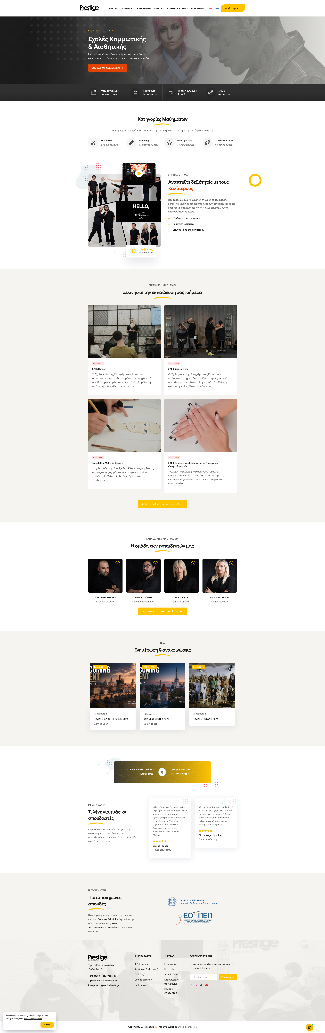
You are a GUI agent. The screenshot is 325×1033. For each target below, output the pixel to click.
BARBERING (143, 8)
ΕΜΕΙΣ (112, 8)
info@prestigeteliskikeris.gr (103, 985)
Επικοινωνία (171, 964)
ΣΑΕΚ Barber (99, 369)
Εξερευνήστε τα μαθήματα (106, 68)
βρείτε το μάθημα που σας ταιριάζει (161, 504)
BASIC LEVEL (174, 364)
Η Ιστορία (169, 969)
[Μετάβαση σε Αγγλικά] (210, 8)
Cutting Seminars (143, 979)
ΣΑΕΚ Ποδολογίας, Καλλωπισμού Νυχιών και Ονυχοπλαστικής (193, 465)
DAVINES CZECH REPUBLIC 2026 (111, 719)
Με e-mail (147, 774)
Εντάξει (47, 1025)
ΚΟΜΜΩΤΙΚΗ (126, 8)
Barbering (144, 140)
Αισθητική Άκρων (224, 140)
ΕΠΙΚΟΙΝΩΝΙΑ (197, 8)
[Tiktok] (201, 985)
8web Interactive (187, 1027)
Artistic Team (171, 974)
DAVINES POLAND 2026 (205, 719)
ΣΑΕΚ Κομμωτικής (178, 369)
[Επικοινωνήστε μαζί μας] (309, 1027)
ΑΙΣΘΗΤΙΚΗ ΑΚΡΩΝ (176, 8)
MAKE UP (157, 8)
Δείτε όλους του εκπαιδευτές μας (161, 611)
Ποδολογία (140, 974)
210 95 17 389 (179, 774)
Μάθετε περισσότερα (33, 1019)
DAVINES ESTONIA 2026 (156, 719)
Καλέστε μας (232, 8)
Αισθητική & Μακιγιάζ (146, 969)
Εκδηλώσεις (100, 714)
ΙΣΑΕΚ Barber (141, 964)
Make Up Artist (184, 140)
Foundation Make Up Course (107, 463)
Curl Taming (141, 985)
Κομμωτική (106, 140)
